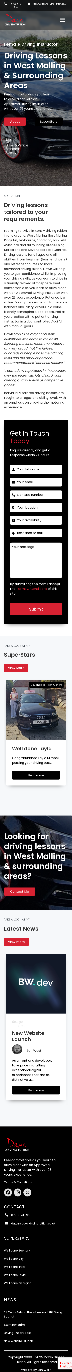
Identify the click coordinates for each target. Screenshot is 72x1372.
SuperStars (48, 121)
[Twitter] (27, 1192)
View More (16, 668)
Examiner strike (14, 1325)
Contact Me (19, 891)
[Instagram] (18, 1192)
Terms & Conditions (18, 1182)
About (15, 121)
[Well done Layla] (36, 710)
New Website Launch (18, 1341)
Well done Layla (15, 1275)
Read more (39, 776)
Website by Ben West (36, 1370)
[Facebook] (9, 1192)
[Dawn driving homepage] (15, 18)
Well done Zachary (17, 1251)
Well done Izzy (14, 1259)
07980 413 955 (16, 5)
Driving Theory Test (17, 1333)
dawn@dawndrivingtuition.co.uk (50, 3)
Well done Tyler (14, 1267)
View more (16, 942)
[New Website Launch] (36, 984)
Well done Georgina (17, 1283)
